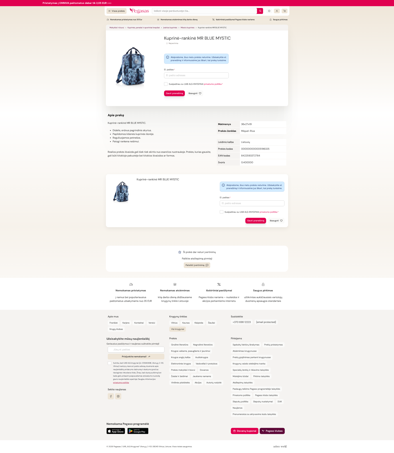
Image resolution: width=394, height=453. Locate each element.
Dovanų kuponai (246, 431)
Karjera (126, 322)
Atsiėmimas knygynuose (245, 351)
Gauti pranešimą (174, 93)
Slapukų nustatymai (263, 401)
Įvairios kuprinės (170, 27)
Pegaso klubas (274, 431)
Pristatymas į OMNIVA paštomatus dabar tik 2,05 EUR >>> (77, 3)
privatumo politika (213, 84)
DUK (280, 401)
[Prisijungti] (277, 11)
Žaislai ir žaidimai (179, 376)
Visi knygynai (177, 329)
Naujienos (237, 407)
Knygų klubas (116, 329)
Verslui (152, 322)
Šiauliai (211, 322)
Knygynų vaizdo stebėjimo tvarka (249, 363)
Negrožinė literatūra (203, 344)
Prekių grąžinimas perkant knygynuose (252, 357)
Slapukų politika (240, 401)
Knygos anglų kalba (180, 357)
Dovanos (204, 370)
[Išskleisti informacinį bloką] (269, 11)
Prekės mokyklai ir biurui (183, 370)
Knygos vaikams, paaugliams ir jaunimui (190, 351)
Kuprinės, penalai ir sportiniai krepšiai (144, 27)
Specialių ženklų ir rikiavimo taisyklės (251, 370)
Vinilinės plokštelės (180, 382)
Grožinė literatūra (179, 344)
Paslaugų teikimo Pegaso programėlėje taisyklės (256, 388)
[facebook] (111, 396)
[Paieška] (259, 11)
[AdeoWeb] (280, 446)
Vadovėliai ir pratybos (206, 363)
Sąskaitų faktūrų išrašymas (246, 344)
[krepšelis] (284, 11)
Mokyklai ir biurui (117, 27)
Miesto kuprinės (187, 27)
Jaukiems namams (202, 376)
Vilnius (174, 322)
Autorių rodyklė (213, 382)
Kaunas (186, 322)
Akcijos (198, 382)
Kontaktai (139, 322)
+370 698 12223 (242, 322)
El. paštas (169, 69)
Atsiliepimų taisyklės (243, 382)
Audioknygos (201, 357)
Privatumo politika (241, 395)
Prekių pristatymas (273, 344)
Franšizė (114, 322)
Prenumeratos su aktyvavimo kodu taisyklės (254, 414)
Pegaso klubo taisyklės (266, 395)
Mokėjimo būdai (240, 376)
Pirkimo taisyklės (261, 376)
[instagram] (118, 396)
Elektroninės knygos (181, 363)
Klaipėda (199, 322)
